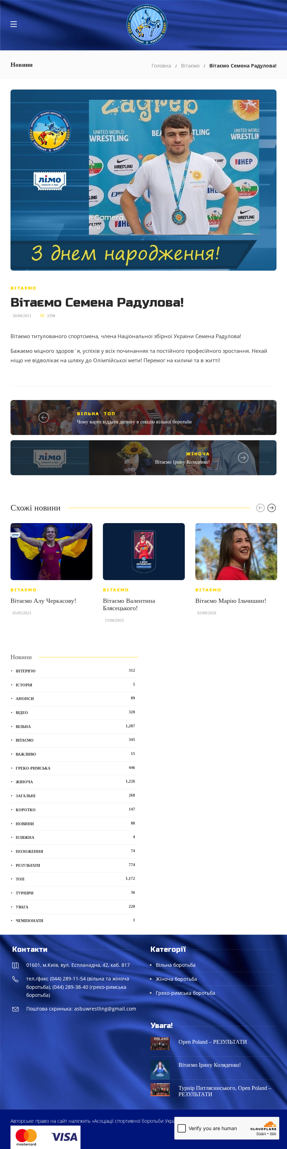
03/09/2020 (206, 613)
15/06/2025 (114, 620)
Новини (75, 823)
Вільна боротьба (176, 965)
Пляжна (75, 837)
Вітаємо (190, 65)
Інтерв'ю (75, 670)
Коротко (75, 809)
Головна (161, 65)
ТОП (109, 413)
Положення (75, 851)
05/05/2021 (22, 613)
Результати (75, 865)
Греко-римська (75, 767)
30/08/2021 (22, 316)
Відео (75, 712)
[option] (51, 572)
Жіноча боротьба (176, 979)
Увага (75, 906)
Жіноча (198, 453)
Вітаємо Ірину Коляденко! (182, 462)
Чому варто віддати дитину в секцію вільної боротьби (134, 421)
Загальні (75, 795)
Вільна (88, 413)
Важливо (75, 753)
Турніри (75, 892)
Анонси (75, 698)
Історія (75, 684)
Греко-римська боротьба (185, 993)
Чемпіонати (75, 920)
